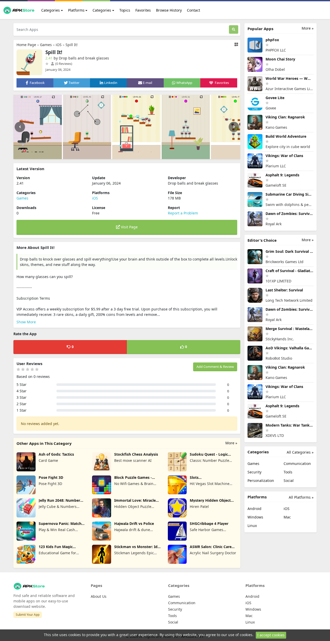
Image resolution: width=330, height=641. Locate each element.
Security (254, 472)
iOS (59, 44)
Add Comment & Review (215, 366)
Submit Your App (27, 614)
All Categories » (300, 452)
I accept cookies (271, 635)
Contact (193, 10)
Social (289, 480)
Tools (288, 472)
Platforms (76, 10)
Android (254, 508)
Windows (255, 517)
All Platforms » (301, 497)
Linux (252, 525)
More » (231, 443)
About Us (98, 596)
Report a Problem (183, 213)
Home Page (26, 44)
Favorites (143, 10)
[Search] (233, 29)
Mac (287, 517)
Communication (297, 463)
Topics (124, 10)
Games (46, 44)
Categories (50, 10)
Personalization (261, 480)
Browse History (169, 10)
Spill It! (71, 44)
